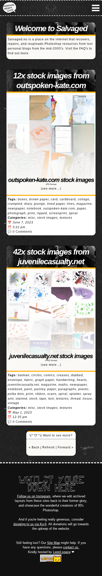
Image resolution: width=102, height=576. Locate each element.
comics (49, 375)
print (31, 213)
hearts (82, 380)
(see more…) (51, 188)
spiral (73, 213)
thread (76, 398)
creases (63, 375)
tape (42, 398)
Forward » (66, 447)
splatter (75, 394)
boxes (22, 199)
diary (28, 204)
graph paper (44, 380)
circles (36, 375)
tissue (87, 398)
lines (71, 204)
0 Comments (22, 231)
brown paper (39, 199)
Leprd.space (62, 552)
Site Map (53, 543)
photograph (17, 213)
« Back (34, 447)
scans (51, 394)
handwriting (65, 380)
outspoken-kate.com (59, 208)
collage (83, 199)
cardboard (68, 199)
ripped (42, 213)
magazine (84, 204)
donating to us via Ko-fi (30, 524)
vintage (13, 403)
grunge (39, 204)
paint (28, 389)
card (54, 199)
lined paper (56, 204)
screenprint (58, 213)
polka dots (16, 394)
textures (66, 217)
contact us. (71, 547)
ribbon (40, 394)
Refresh (48, 447)
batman (23, 375)
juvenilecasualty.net (23, 384)
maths (63, 384)
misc (31, 217)
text (51, 398)
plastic (83, 389)
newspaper (16, 208)
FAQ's (83, 48)
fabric (28, 380)
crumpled (15, 204)
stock (33, 398)
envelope (15, 380)
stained (21, 398)
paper (81, 208)
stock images (47, 217)
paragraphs (67, 389)
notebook (34, 208)
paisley (39, 389)
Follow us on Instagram (34, 496)
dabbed (77, 375)
